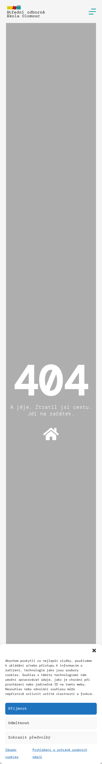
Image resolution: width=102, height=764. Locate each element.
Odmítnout (18, 723)
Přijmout (17, 708)
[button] (94, 650)
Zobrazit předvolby (29, 737)
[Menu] (92, 11)
